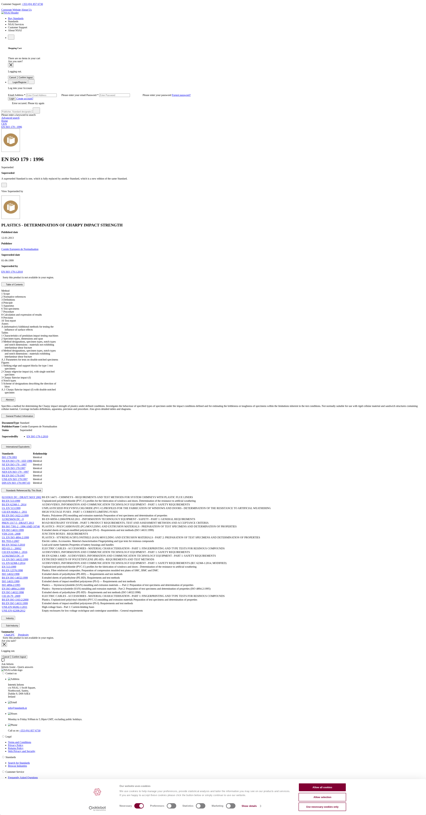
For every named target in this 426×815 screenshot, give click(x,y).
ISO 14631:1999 (10, 581)
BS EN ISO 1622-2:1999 (15, 515)
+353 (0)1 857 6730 (32, 4)
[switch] (171, 806)
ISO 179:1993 (9, 457)
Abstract (9, 399)
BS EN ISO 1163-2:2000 (15, 599)
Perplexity (23, 634)
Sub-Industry (11, 625)
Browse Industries (17, 765)
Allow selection (322, 797)
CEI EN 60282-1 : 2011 (14, 511)
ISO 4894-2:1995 (11, 585)
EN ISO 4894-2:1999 (13, 588)
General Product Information (19, 416)
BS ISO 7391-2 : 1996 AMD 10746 (21, 526)
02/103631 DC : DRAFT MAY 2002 (21, 497)
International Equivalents (17, 447)
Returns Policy (15, 748)
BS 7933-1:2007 (10, 541)
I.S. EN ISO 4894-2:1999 (15, 537)
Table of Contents (14, 284)
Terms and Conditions (19, 742)
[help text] (4, 185)
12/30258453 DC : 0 (13, 555)
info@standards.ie (17, 708)
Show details (249, 806)
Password (129, 95)
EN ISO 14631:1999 (13, 530)
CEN (4, 123)
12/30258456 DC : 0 (13, 519)
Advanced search (10, 117)
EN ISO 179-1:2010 (12, 271)
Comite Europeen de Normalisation (19, 249)
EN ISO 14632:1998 (13, 592)
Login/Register (19, 82)
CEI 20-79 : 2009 (11, 596)
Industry (9, 618)
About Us (26, 9)
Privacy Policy (15, 745)
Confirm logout (26, 77)
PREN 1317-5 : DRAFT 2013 (18, 522)
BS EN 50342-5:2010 (13, 544)
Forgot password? (181, 95)
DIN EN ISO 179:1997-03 (16, 482)
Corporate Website (11, 9)
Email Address (47, 95)
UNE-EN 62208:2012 (13, 610)
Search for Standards (19, 762)
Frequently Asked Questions (23, 777)
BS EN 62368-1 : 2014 (14, 504)
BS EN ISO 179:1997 (13, 475)
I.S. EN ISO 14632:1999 (15, 559)
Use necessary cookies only (322, 806)
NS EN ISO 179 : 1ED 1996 (17, 460)
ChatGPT (9, 634)
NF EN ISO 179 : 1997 (14, 464)
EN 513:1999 (9, 566)
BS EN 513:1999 (11, 500)
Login (11, 98)
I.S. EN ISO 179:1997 (13, 468)
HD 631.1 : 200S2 (11, 548)
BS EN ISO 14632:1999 (15, 577)
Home (4, 120)
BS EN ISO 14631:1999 (15, 603)
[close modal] (11, 65)
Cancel (12, 77)
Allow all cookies (322, 787)
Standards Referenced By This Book (23, 490)
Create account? (24, 98)
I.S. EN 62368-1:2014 (13, 563)
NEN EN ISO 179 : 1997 (15, 471)
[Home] (10, 12)
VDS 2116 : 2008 (11, 533)
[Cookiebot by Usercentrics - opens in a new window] (97, 808)
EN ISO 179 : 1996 (11, 126)
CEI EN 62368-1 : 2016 (14, 552)
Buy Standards (15, 18)
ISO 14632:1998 (10, 574)
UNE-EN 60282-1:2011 (14, 607)
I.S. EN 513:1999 (11, 508)
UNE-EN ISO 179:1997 (15, 479)
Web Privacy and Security (21, 751)
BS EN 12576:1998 (12, 570)
